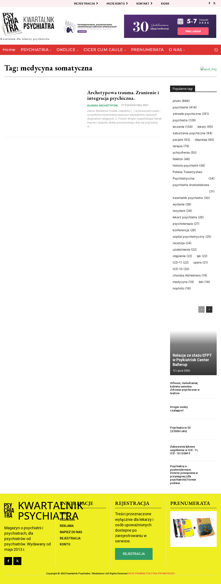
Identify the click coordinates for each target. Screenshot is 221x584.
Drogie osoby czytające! (179, 408)
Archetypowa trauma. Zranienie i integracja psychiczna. (123, 95)
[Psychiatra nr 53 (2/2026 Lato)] (210, 429)
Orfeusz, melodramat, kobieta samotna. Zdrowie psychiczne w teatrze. (185, 388)
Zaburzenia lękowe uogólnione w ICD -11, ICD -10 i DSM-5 (184, 450)
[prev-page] (201, 309)
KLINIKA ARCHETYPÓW (102, 105)
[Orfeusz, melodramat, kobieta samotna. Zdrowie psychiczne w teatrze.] (210, 388)
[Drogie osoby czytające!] (210, 409)
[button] (216, 50)
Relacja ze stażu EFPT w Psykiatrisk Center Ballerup (192, 360)
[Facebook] (209, 3)
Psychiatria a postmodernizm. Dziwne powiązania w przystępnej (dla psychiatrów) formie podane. (184, 475)
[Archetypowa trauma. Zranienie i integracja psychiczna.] (43, 109)
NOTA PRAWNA (136, 573)
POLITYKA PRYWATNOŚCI (160, 573)
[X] (214, 3)
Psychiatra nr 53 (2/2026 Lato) (180, 429)
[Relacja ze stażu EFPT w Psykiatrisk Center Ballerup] (193, 338)
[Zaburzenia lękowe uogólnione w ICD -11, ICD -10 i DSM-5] (210, 450)
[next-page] (209, 309)
